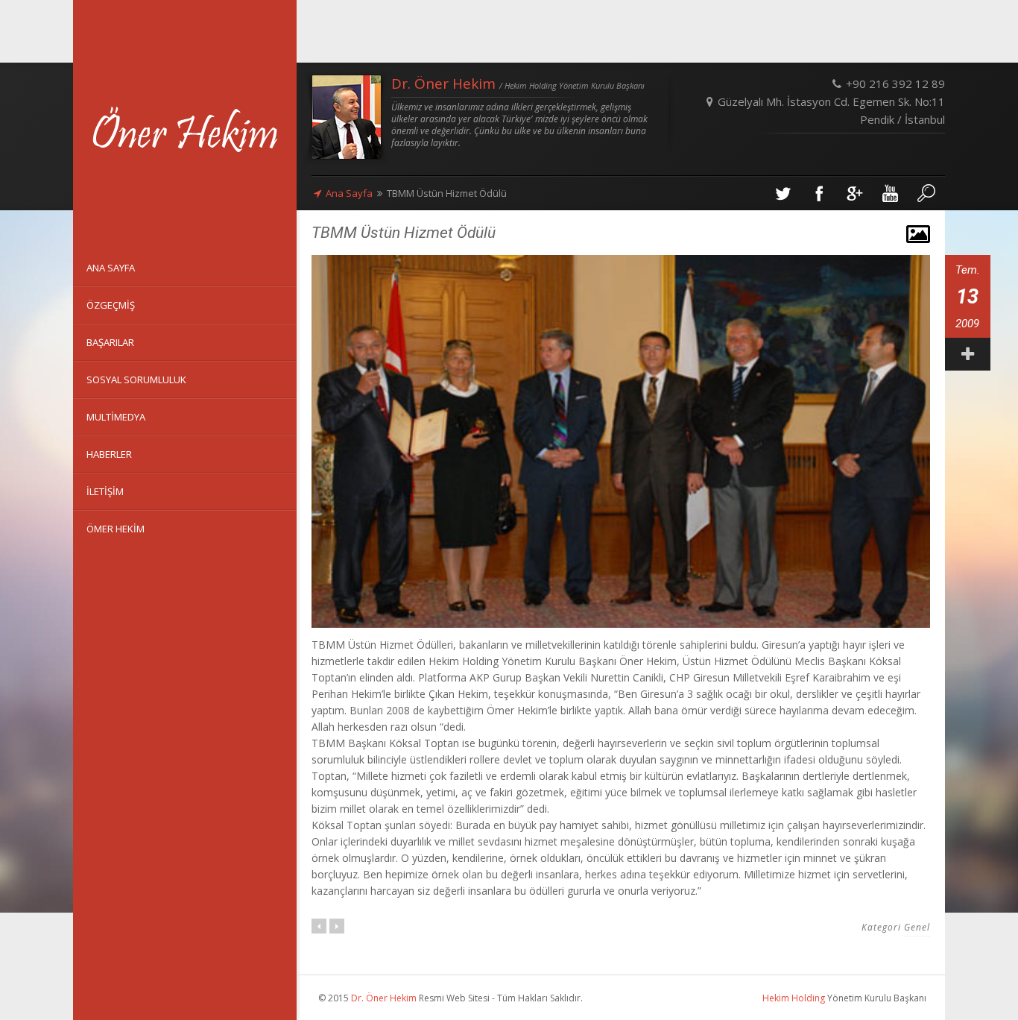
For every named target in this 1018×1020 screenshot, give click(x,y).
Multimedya (115, 417)
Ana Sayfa (349, 193)
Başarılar (110, 342)
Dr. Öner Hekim (384, 998)
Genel (917, 927)
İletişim (105, 491)
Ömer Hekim (115, 528)
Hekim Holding (793, 998)
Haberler (109, 454)
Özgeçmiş (110, 305)
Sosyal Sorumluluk (136, 379)
